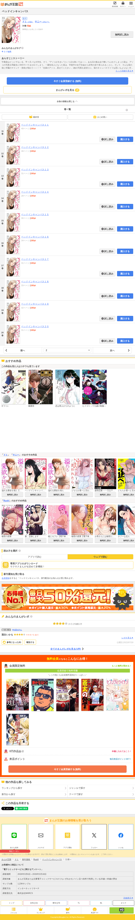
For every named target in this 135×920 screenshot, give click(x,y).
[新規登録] (115, 3)
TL (79, 903)
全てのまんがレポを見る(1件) (65, 649)
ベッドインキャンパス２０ (35, 326)
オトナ (123, 903)
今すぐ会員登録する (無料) (67, 81)
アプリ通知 (67, 847)
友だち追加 (14, 848)
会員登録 (6, 578)
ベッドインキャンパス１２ (35, 147)
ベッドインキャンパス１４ (35, 192)
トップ (11, 903)
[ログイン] (123, 3)
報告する (30, 642)
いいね (120, 847)
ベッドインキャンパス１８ (35, 281)
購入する (125, 139)
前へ (22, 350)
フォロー (94, 847)
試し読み (108, 139)
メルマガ (41, 847)
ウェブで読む (100, 556)
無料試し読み (122, 34)
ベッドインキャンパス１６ (35, 236)
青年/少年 (56, 903)
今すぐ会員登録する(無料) (67, 769)
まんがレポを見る (67, 90)
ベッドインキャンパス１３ (35, 169)
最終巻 (36, 117)
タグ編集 (8, 51)
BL (101, 903)
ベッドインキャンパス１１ (35, 124)
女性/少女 (34, 903)
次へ (112, 350)
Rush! (6, 500)
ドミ (27, 21)
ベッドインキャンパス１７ (35, 259)
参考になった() (14, 642)
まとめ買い (102, 117)
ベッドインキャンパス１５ (35, 214)
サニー (42, 21)
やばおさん (17, 630)
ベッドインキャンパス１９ (35, 304)
